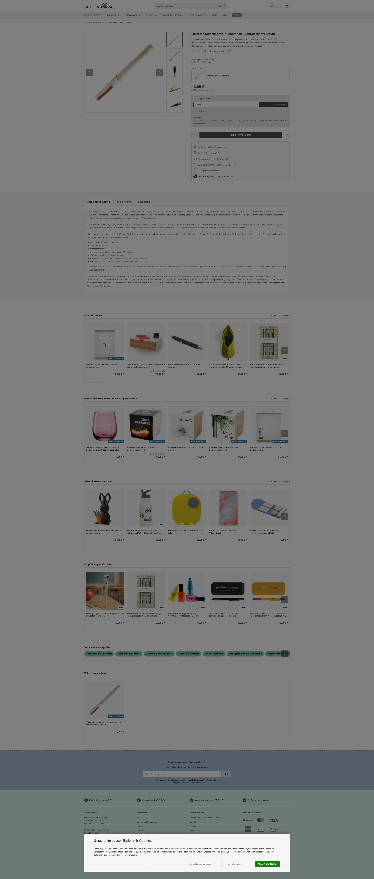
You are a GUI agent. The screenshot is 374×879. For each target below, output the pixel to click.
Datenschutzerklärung (104, 855)
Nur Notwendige (234, 864)
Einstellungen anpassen (201, 864)
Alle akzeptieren (267, 864)
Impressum (132, 855)
